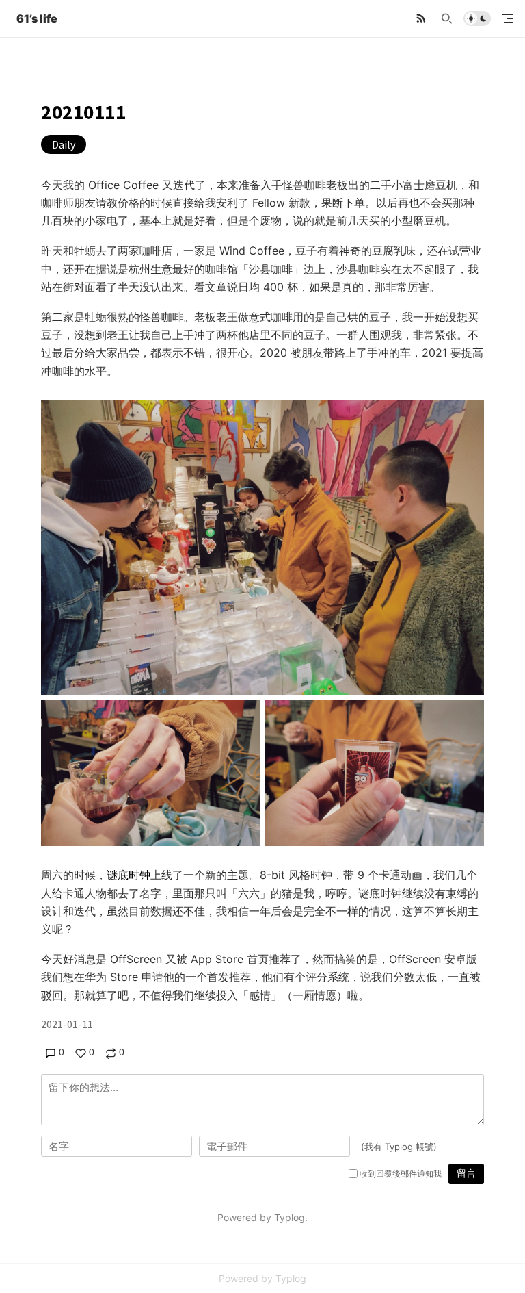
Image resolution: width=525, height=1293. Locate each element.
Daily (63, 144)
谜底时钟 (128, 875)
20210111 (83, 112)
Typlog (290, 1278)
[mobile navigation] (507, 18)
